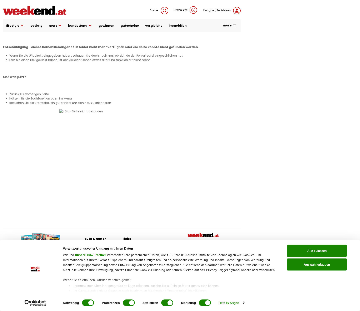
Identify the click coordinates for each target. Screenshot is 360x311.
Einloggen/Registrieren (217, 10)
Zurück (14, 94)
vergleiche (153, 26)
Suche (154, 10)
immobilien (178, 26)
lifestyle (12, 26)
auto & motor (95, 239)
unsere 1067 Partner (90, 255)
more (227, 25)
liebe (127, 239)
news (53, 26)
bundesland (77, 26)
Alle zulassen (317, 251)
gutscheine (130, 26)
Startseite (42, 103)
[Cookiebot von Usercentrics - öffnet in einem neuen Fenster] (35, 303)
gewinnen (106, 26)
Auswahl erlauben (317, 264)
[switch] (129, 302)
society (36, 26)
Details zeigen (229, 303)
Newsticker (181, 9)
